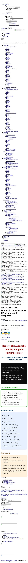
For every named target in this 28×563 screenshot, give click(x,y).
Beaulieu (8, 52)
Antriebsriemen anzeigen (12, 89)
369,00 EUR (3, 498)
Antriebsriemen (6, 88)
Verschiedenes (9, 232)
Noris (7, 70)
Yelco (7, 84)
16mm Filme (9, 154)
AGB (4, 535)
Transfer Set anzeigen (11, 201)
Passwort (8, 19)
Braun (7, 57)
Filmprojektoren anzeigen (12, 159)
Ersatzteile (5, 133)
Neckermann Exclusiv (11, 68)
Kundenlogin (6, 13)
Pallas (7, 71)
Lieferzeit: (3, 319)
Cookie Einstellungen (8, 541)
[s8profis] (4, 28)
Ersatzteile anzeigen (10, 135)
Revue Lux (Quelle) (10, 149)
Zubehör (5, 211)
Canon (7, 100)
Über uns (22, 235)
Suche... (23, 30)
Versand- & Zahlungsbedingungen (11, 537)
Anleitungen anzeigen (11, 46)
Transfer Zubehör (7, 210)
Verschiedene (9, 83)
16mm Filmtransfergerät (11, 202)
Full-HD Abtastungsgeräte (12, 203)
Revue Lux (8, 78)
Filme (4, 152)
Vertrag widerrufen (5, 560)
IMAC (7, 109)
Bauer (7, 50)
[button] (5, 36)
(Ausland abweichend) (21, 320)
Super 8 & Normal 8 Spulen (15, 220)
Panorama (8, 72)
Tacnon (8, 128)
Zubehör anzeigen (10, 213)
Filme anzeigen (9, 153)
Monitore (8, 226)
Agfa (7, 48)
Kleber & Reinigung (11, 223)
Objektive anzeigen (13, 228)
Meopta (8, 67)
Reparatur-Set (6, 167)
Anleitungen (6, 45)
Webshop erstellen (13, 560)
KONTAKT (13, 235)
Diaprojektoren (9, 162)
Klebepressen (9, 66)
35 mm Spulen (12, 219)
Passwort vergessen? (14, 25)
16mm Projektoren (10, 161)
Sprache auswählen (10, 6)
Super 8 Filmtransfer (11, 207)
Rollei (7, 79)
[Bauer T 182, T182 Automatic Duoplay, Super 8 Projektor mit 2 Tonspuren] (14, 275)
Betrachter (8, 54)
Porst (7, 74)
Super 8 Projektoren (10, 165)
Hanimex (8, 63)
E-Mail (7, 17)
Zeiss (7, 85)
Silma (7, 81)
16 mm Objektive (13, 229)
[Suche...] (17, 30)
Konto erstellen (12, 23)
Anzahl (2, 328)
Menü (2, 39)
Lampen (8, 224)
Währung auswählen (11, 8)
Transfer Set (6, 200)
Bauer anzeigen (12, 137)
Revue (7, 122)
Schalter (11, 139)
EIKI (7, 59)
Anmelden (3, 505)
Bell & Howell (9, 53)
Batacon (8, 49)
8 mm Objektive (13, 231)
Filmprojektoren (7, 158)
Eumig (7, 62)
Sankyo (8, 80)
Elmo (7, 61)
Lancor (8, 110)
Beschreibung (6, 337)
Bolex (7, 55)
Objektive (8, 227)
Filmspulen (8, 215)
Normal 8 (8, 206)
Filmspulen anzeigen (14, 216)
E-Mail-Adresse (4, 500)
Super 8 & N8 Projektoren (12, 163)
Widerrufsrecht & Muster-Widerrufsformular (13, 538)
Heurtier (8, 65)
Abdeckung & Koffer (11, 214)
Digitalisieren (6, 235)
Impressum (5, 536)
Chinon (8, 58)
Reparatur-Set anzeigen (11, 168)
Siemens (8, 126)
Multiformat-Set (9, 205)
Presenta (8, 75)
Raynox (8, 76)
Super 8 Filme (9, 155)
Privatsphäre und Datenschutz (10, 533)
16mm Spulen (12, 218)
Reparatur (18, 235)
